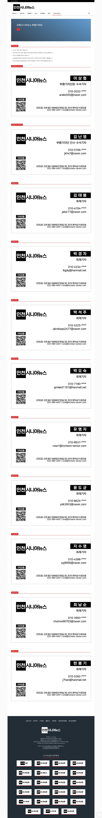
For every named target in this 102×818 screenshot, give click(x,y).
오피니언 (22, 13)
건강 (49, 13)
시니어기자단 (56, 13)
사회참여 (29, 13)
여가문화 (42, 13)
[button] (89, 13)
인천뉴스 (14, 13)
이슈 (36, 13)
